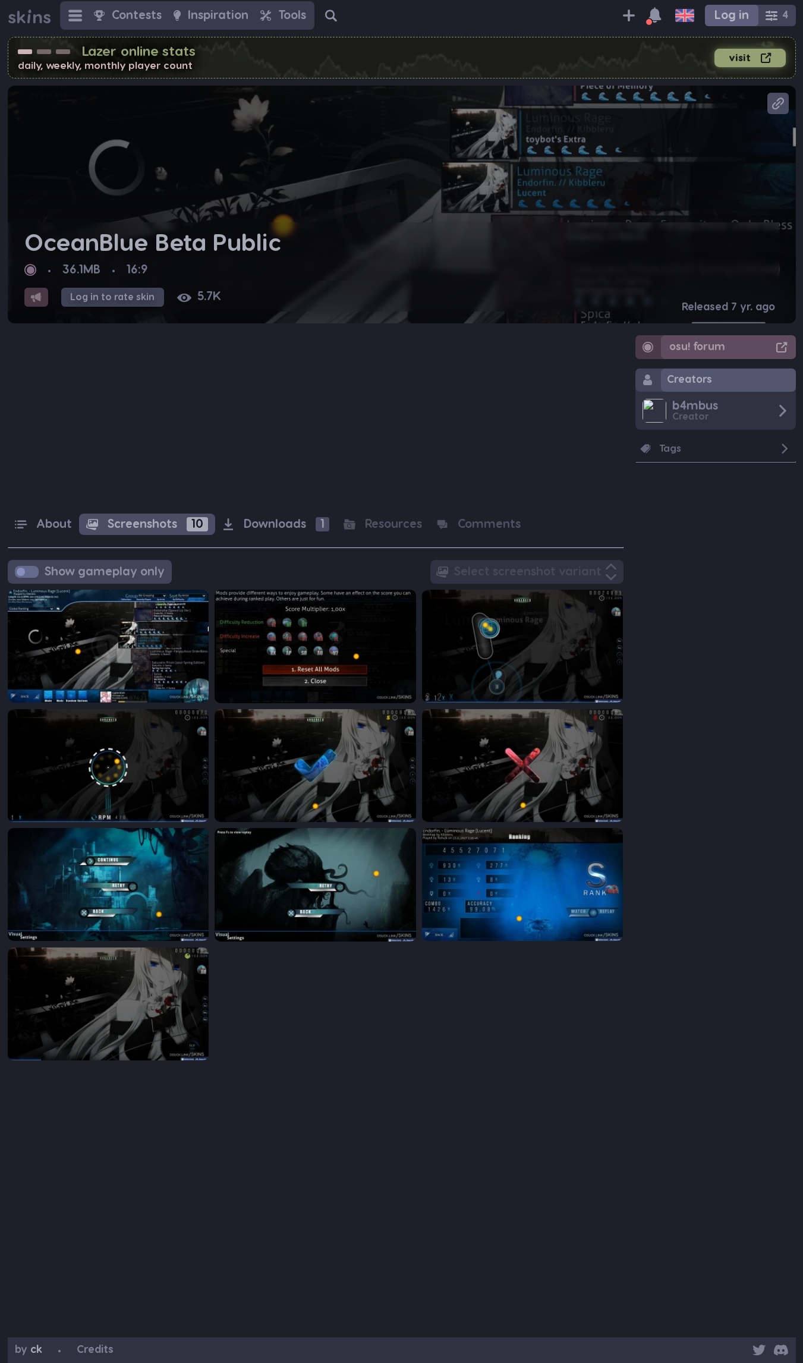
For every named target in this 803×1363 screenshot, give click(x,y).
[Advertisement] (315, 418)
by (28, 1350)
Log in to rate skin (112, 297)
